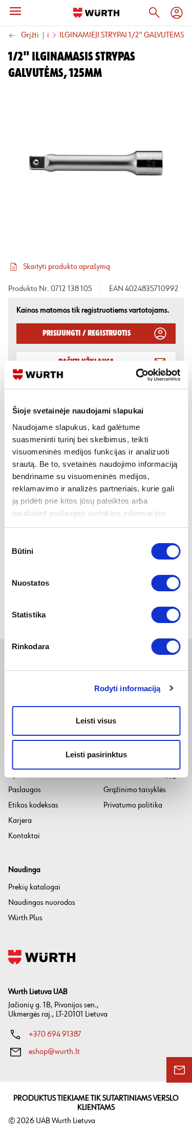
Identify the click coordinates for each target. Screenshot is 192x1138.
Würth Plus (25, 918)
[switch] (165, 583)
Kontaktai (24, 836)
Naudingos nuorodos (41, 902)
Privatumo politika (132, 805)
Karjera (20, 820)
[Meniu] (15, 11)
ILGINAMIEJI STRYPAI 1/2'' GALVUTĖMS (121, 35)
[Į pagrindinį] (96, 13)
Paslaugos (24, 789)
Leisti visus (96, 720)
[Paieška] (154, 13)
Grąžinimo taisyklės (134, 789)
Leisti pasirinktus (96, 754)
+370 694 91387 (55, 1034)
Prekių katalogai (34, 887)
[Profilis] (176, 13)
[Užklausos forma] (179, 1070)
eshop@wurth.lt (54, 1051)
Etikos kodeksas (33, 805)
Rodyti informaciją (127, 688)
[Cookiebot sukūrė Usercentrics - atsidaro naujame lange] (136, 375)
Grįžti (30, 35)
